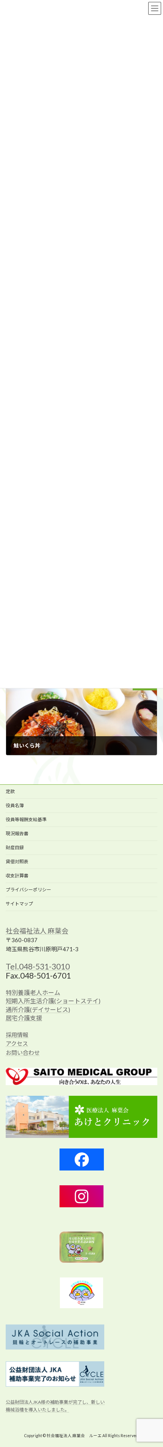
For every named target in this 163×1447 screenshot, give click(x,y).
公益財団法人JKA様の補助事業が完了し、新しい (55, 1402)
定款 (10, 791)
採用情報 (17, 1034)
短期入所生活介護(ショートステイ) (53, 1000)
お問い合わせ (23, 1052)
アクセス (17, 1043)
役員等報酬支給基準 (26, 819)
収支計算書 (17, 875)
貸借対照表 (17, 861)
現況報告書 (17, 833)
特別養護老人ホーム (33, 992)
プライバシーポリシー (28, 889)
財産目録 (15, 847)
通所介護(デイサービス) (38, 1009)
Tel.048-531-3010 (38, 966)
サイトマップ (19, 904)
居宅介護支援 (24, 1017)
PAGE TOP (151, 1395)
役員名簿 (15, 805)
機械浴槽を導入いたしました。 (37, 1409)
